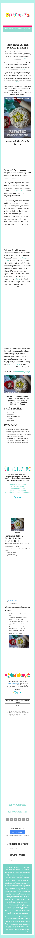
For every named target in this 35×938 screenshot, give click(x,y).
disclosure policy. (23, 69)
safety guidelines (25, 58)
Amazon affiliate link (13, 683)
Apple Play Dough (17, 486)
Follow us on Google (17, 832)
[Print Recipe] (18, 541)
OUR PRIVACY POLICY (17, 805)
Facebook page (14, 364)
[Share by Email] (6, 541)
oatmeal (17, 279)
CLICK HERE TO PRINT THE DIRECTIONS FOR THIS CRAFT (18, 701)
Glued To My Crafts (17, 15)
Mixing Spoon (11, 601)
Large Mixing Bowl (12, 600)
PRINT (18, 532)
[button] (12, 541)
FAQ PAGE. (17, 81)
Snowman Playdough (22, 372)
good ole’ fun (20, 191)
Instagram (7, 367)
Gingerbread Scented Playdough (17, 492)
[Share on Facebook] (15, 541)
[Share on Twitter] (9, 541)
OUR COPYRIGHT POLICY (17, 812)
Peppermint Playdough (17, 490)
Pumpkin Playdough (17, 488)
